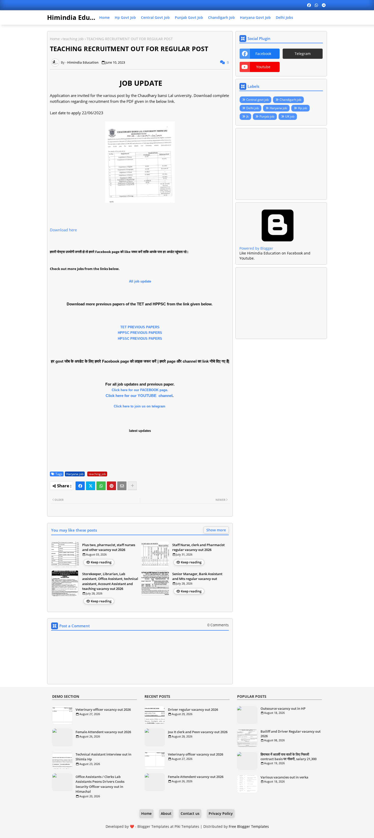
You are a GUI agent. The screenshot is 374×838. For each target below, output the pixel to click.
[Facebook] (80, 485)
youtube (263, 66)
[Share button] (132, 485)
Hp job (302, 108)
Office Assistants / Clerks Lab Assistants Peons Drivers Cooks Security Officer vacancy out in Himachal (100, 784)
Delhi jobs (284, 17)
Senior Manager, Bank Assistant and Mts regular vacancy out (197, 576)
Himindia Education (78, 17)
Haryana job (74, 474)
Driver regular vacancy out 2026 (193, 709)
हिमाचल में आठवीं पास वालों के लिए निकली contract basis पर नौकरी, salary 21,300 (289, 756)
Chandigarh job (221, 17)
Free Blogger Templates (249, 826)
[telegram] (324, 5)
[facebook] (309, 5)
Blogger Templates (153, 826)
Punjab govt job (189, 17)
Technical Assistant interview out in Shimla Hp (103, 757)
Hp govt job (125, 17)
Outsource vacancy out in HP (283, 708)
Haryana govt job (255, 17)
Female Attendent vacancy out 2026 (103, 732)
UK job (289, 116)
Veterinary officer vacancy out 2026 (103, 709)
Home (104, 17)
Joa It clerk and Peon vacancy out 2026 (197, 732)
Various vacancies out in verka (284, 777)
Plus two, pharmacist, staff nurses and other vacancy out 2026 (108, 547)
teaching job (73, 38)
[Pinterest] (111, 485)
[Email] (121, 485)
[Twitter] (90, 485)
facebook (263, 53)
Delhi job (252, 108)
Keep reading (101, 562)
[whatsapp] (316, 5)
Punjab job (267, 116)
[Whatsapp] (101, 485)
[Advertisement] (281, 164)
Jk (247, 116)
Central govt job (155, 17)
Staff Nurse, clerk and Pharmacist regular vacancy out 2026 (198, 547)
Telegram (303, 53)
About (166, 813)
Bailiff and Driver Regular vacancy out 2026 (291, 733)
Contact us (190, 813)
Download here (63, 229)
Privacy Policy (221, 813)
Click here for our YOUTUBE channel (139, 395)
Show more (216, 530)
